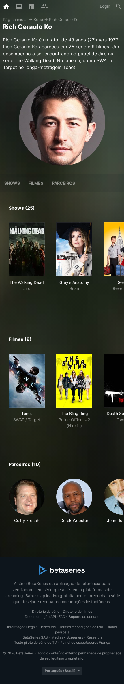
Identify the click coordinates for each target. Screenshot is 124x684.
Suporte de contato (84, 616)
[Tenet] (27, 381)
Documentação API (40, 616)
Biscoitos (48, 627)
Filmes (36, 183)
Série (38, 19)
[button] (27, 504)
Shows (12, 183)
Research (94, 637)
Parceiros (63, 183)
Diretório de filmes (77, 611)
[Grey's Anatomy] (74, 249)
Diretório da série (45, 611)
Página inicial (15, 19)
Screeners (75, 637)
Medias (57, 637)
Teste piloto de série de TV (35, 642)
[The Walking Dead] (27, 249)
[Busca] (118, 6)
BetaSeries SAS (35, 637)
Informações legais (22, 627)
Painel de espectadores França (85, 642)
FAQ (62, 616)
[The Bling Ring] (74, 381)
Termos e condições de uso (81, 627)
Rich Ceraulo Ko (63, 19)
